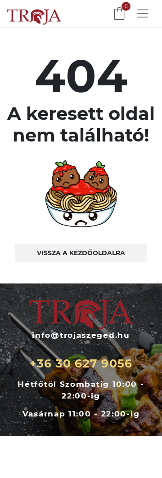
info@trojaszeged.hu (81, 335)
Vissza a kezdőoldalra (81, 253)
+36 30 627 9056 (81, 363)
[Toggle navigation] (142, 13)
